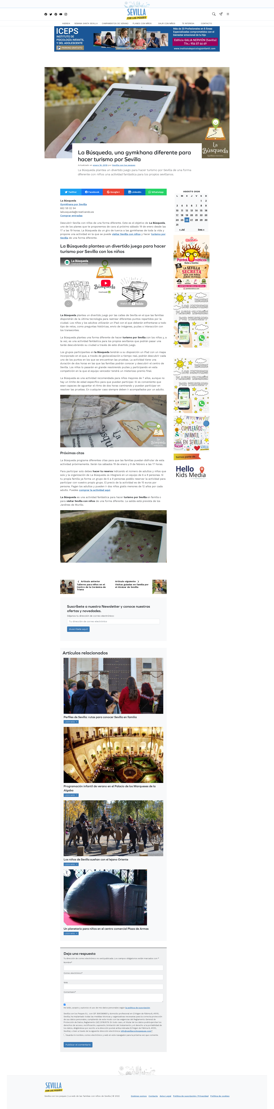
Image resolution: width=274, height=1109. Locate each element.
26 (187, 219)
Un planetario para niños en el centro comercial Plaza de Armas (106, 928)
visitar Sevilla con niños (126, 234)
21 (196, 215)
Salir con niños (166, 23)
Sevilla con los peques (123, 165)
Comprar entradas (71, 215)
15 (201, 210)
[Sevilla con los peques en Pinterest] (56, 14)
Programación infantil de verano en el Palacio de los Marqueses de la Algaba (110, 788)
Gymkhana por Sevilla (73, 204)
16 (206, 210)
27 (191, 219)
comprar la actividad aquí (94, 490)
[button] (213, 14)
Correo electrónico (72, 973)
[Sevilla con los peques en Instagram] (66, 14)
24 (177, 219)
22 (201, 215)
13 (192, 210)
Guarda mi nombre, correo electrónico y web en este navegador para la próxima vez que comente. (112, 1035)
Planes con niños (142, 23)
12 (187, 210)
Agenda (66, 23)
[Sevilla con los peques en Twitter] (51, 14)
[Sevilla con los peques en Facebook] (46, 14)
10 (177, 210)
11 (182, 210)
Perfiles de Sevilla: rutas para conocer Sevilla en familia (100, 717)
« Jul (182, 229)
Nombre (67, 962)
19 (187, 215)
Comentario (70, 992)
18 (182, 215)
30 (206, 219)
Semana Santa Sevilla (86, 23)
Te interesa (188, 23)
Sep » (201, 229)
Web (66, 982)
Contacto (206, 23)
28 (196, 219)
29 (201, 219)
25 (182, 219)
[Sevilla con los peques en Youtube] (61, 14)
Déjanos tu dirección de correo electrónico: (90, 615)
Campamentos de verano (115, 23)
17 (177, 215)
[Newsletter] (220, 14)
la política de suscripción (137, 1008)
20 (191, 215)
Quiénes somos (139, 1096)
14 (196, 210)
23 (206, 215)
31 (177, 224)
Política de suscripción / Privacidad (190, 1096)
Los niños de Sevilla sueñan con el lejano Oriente (96, 859)
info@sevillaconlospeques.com (136, 1031)
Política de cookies (219, 1096)
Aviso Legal (165, 1096)
